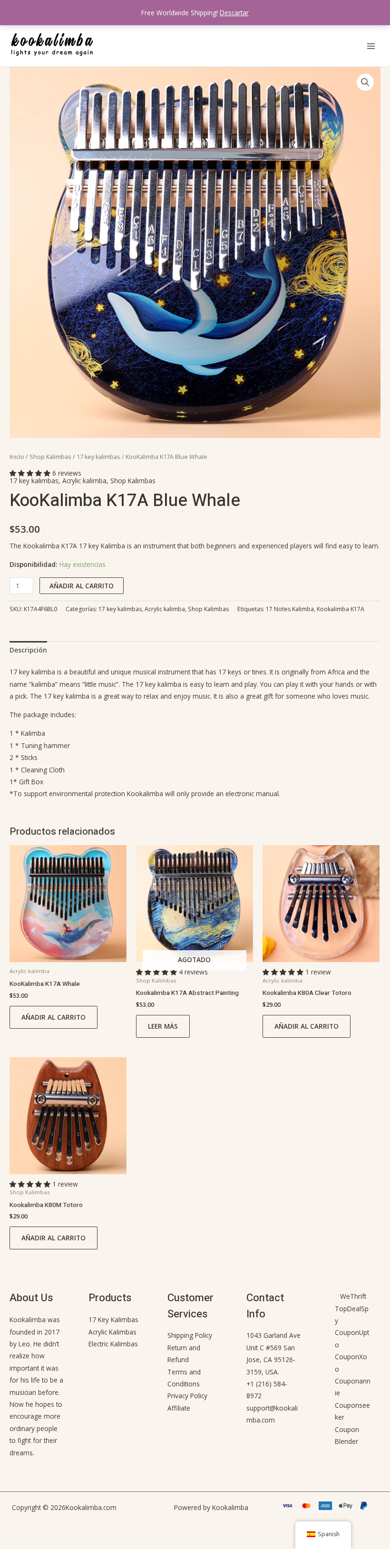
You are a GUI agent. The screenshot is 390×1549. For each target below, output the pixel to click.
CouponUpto (352, 1338)
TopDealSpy (352, 1314)
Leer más (163, 1026)
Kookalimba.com (91, 1507)
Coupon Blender (347, 1435)
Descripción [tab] (28, 649)
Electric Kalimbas (113, 1343)
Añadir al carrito (81, 585)
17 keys (230, 671)
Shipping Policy (189, 1335)
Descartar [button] (234, 12)
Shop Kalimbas (50, 457)
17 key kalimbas (98, 457)
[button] (365, 82)
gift (268, 696)
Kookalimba (145, 793)
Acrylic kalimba (84, 480)
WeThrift (353, 1296)
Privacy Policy (187, 1395)
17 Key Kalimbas (113, 1319)
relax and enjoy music (177, 696)
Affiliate (178, 1408)
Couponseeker (352, 1411)
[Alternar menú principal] (371, 46)
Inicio (17, 457)
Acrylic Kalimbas (112, 1331)
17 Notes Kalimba (290, 609)
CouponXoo (351, 1362)
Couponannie (352, 1386)
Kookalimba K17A (340, 609)
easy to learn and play (223, 684)
